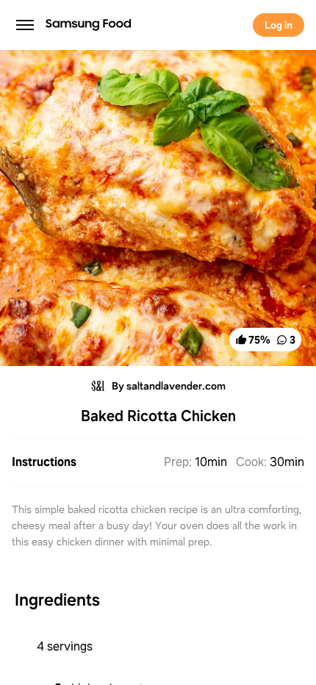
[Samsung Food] (79, 25)
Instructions (44, 462)
